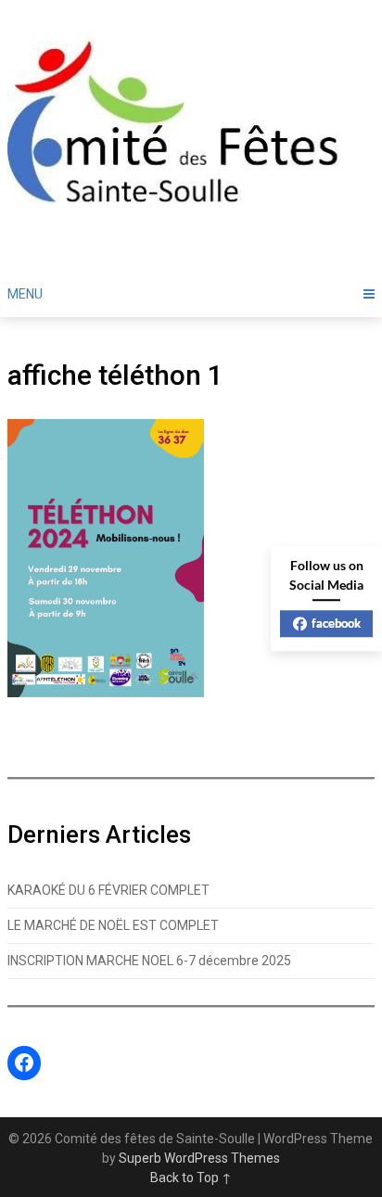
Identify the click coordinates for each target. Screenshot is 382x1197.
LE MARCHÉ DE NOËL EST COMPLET (113, 925)
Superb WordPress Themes (199, 1158)
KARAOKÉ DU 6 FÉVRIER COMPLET (108, 890)
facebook (336, 623)
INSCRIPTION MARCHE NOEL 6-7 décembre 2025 (149, 960)
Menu (25, 294)
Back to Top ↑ (191, 1177)
